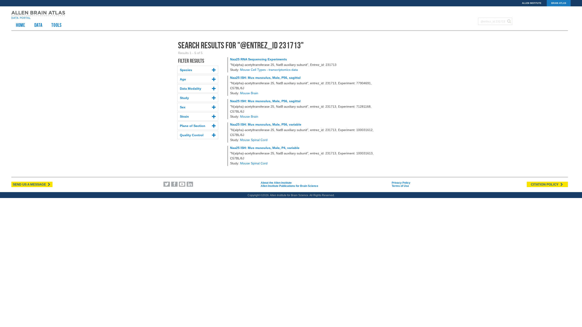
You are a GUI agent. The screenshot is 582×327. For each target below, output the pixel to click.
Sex (183, 107)
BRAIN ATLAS (558, 3)
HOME (20, 25)
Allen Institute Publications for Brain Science (289, 186)
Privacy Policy (401, 182)
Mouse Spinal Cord (254, 140)
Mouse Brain (249, 93)
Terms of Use (400, 186)
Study (184, 98)
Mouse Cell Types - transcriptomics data (269, 70)
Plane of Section (192, 126)
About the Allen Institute (276, 182)
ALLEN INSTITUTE (531, 3)
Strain (184, 116)
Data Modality (190, 88)
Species (186, 70)
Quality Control (191, 135)
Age (183, 79)
